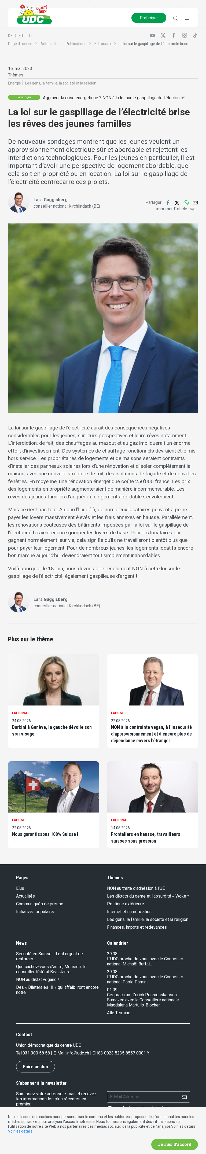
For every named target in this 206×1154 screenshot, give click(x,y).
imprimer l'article (171, 208)
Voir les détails (20, 1131)
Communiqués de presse (39, 903)
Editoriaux (102, 44)
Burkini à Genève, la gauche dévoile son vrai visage (52, 730)
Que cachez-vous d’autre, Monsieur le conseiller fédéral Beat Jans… (51, 969)
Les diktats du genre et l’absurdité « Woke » (148, 896)
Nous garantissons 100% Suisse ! (45, 834)
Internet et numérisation (129, 911)
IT (30, 36)
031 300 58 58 (36, 1053)
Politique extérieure (125, 903)
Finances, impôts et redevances (137, 927)
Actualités (49, 44)
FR (21, 36)
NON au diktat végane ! (37, 979)
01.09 (112, 989)
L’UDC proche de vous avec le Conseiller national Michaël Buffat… (145, 961)
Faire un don (35, 1066)
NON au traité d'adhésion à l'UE (136, 888)
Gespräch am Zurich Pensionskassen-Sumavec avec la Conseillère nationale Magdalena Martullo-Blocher (143, 1000)
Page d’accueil (20, 44)
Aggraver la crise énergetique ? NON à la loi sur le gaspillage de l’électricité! (114, 97)
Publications (76, 44)
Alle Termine (118, 1012)
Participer (149, 17)
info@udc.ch (77, 1053)
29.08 (112, 953)
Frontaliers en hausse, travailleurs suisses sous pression (145, 837)
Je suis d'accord (174, 1144)
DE (10, 36)
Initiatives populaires (36, 911)
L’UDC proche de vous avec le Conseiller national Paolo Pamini (145, 979)
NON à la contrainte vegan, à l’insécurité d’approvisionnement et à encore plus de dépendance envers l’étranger (151, 733)
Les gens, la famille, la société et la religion (60, 83)
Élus (20, 888)
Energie (14, 83)
